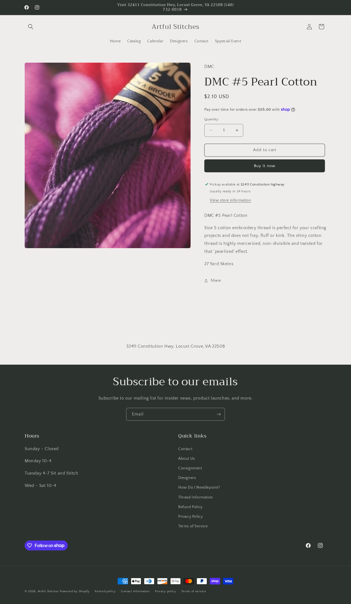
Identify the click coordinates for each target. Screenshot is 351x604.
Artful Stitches (48, 591)
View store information (230, 200)
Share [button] (216, 280)
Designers (187, 477)
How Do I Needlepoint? (199, 487)
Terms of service (193, 591)
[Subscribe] (219, 414)
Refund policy (105, 591)
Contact (185, 449)
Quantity (211, 119)
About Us (186, 458)
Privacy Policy (190, 516)
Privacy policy (165, 591)
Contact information (135, 591)
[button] (31, 27)
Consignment (190, 468)
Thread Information (195, 497)
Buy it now (264, 165)
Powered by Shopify (75, 591)
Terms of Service (193, 526)
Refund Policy (190, 507)
